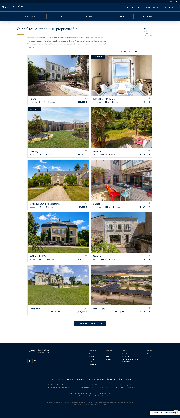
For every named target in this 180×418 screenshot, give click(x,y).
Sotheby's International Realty (100, 396)
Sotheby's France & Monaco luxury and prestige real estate (90, 393)
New (176, 410)
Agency (156, 7)
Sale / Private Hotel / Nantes (57, 385)
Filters (150, 16)
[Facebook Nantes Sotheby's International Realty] (30, 361)
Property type (90, 16)
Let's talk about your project (166, 413)
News (108, 356)
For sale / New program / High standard (57, 387)
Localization (31, 16)
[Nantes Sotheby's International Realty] (13, 7)
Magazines (109, 359)
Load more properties (88, 324)
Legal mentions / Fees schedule (78, 411)
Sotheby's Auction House (78, 396)
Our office (125, 354)
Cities (60, 16)
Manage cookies (99, 411)
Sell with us (170, 7)
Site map (110, 411)
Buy (126, 7)
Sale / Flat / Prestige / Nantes (125, 385)
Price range (119, 16)
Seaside (91, 356)
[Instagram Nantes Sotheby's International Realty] (34, 361)
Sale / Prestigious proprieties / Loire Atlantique (92, 387)
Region (147, 7)
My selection (93, 364)
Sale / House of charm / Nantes (125, 387)
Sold (90, 362)
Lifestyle (91, 359)
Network (109, 354)
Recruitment (126, 362)
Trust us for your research (130, 359)
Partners (149, 356)
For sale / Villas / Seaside (92, 385)
